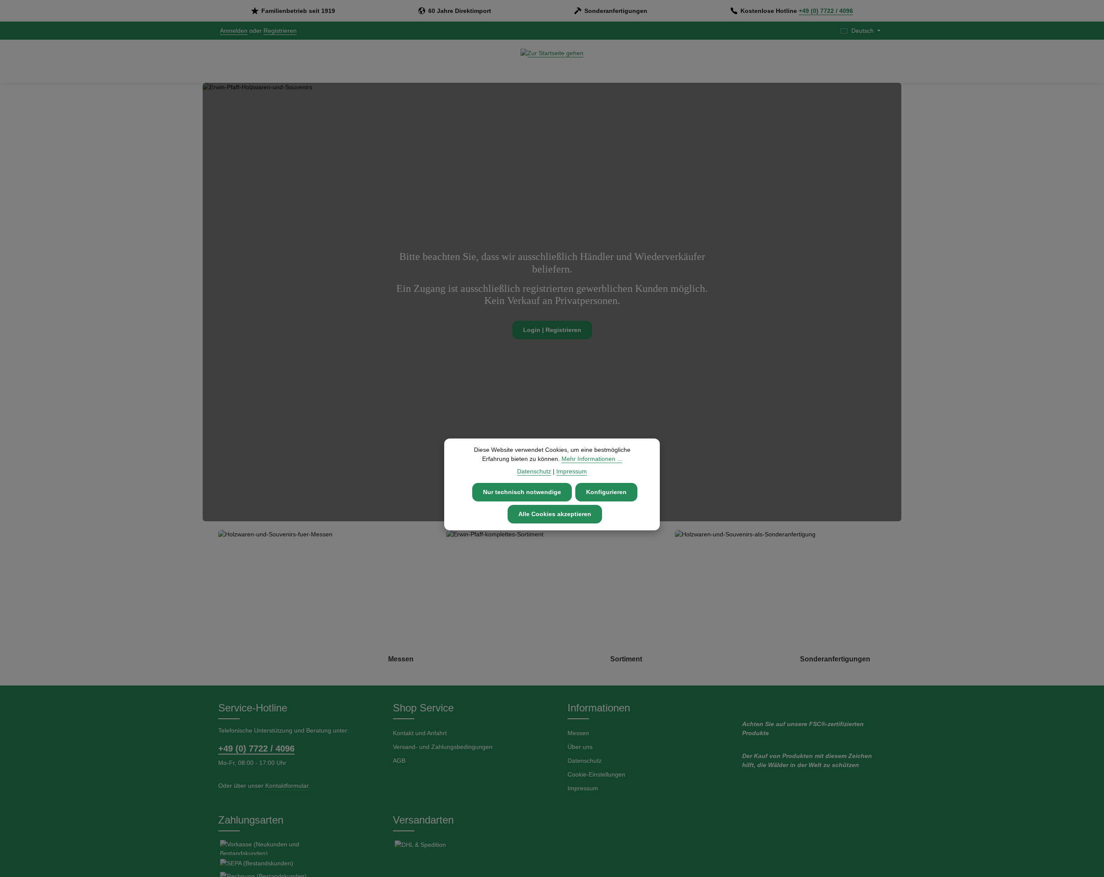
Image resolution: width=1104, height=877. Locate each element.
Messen (578, 733)
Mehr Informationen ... (591, 458)
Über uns (580, 746)
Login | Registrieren (552, 330)
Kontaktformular (287, 785)
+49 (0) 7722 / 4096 (826, 10)
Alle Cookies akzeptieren (554, 514)
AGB (399, 760)
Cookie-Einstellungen (596, 774)
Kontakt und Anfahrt (420, 733)
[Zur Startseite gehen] (552, 61)
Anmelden (234, 30)
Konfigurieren (606, 492)
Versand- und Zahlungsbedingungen (442, 746)
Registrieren (280, 30)
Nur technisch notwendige (522, 492)
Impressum (583, 788)
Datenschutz (585, 760)
